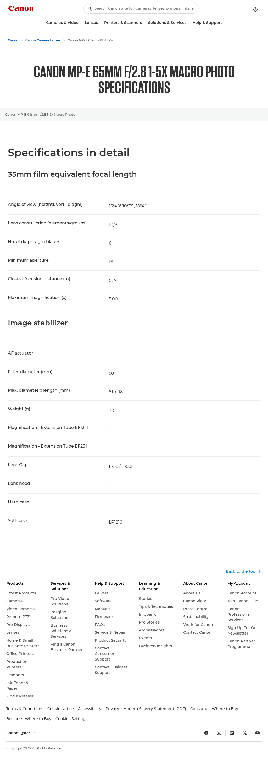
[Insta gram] (219, 733)
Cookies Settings (71, 718)
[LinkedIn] (232, 733)
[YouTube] (257, 733)
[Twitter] (245, 733)
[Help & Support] (224, 22)
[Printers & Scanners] (144, 22)
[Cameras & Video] (81, 22)
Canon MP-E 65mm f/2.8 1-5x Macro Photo (40, 114)
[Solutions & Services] (188, 22)
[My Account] (255, 9)
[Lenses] (100, 22)
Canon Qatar (18, 733)
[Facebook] (206, 733)
